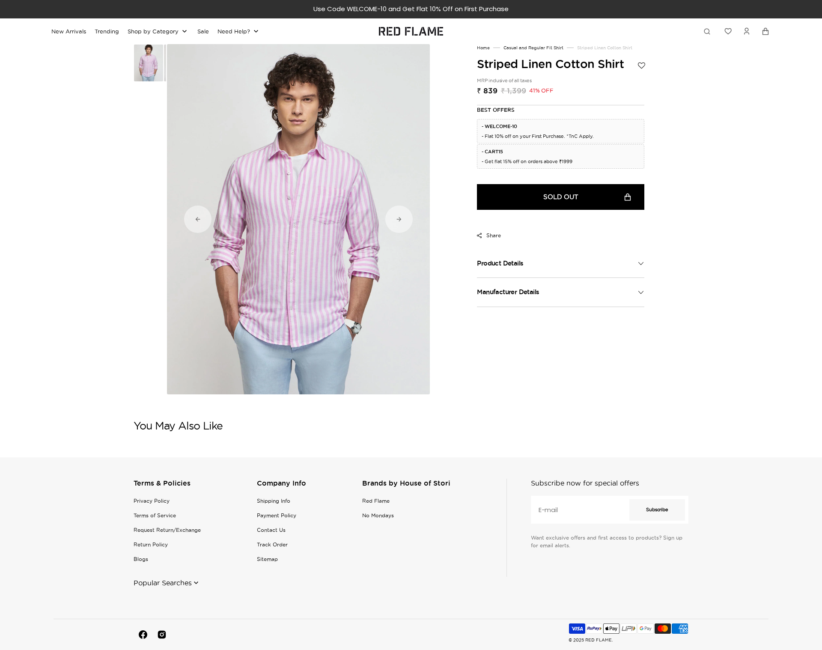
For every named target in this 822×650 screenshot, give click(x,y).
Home (483, 47)
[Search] (708, 31)
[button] (746, 31)
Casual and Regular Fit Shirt (533, 47)
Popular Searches (163, 583)
